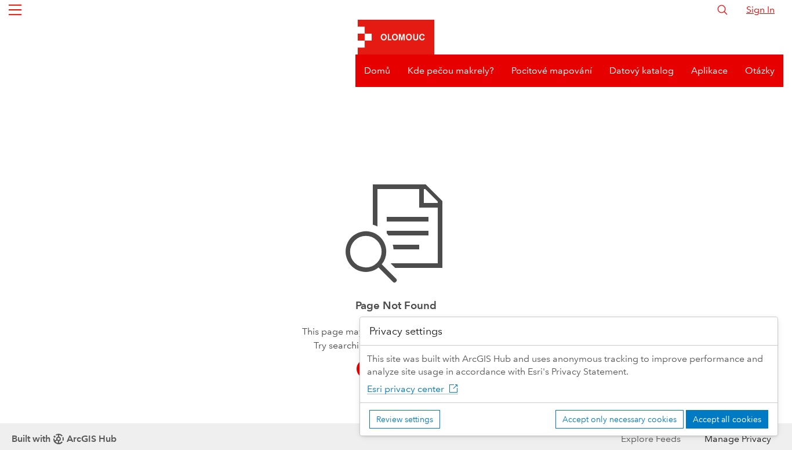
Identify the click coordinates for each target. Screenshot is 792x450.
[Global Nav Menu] (15, 10)
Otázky (760, 70)
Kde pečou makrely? (451, 70)
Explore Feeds (651, 438)
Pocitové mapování (551, 70)
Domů (377, 70)
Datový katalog (641, 70)
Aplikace (709, 70)
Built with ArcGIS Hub (64, 438)
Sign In (760, 9)
